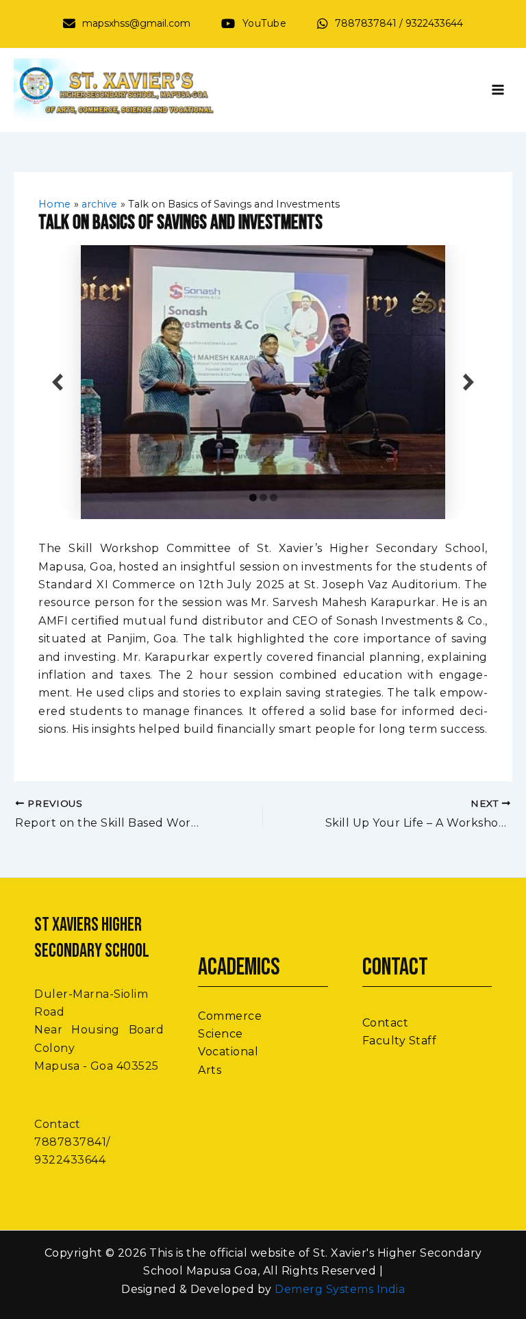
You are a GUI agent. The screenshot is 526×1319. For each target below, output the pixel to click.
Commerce (230, 1015)
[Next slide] (468, 382)
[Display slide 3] (273, 497)
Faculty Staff (399, 1040)
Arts (209, 1070)
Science (220, 1033)
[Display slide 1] (253, 497)
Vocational (228, 1051)
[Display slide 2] (263, 497)
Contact (385, 1022)
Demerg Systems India (340, 1289)
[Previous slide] (57, 382)
